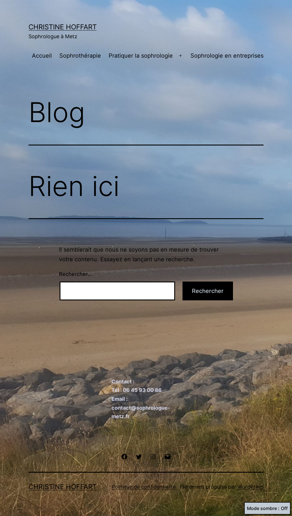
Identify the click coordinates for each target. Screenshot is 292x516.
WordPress (250, 487)
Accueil (42, 55)
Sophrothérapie (80, 55)
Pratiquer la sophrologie (141, 55)
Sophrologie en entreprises (226, 55)
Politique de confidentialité (144, 487)
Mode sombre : (263, 508)
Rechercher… (75, 274)
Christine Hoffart (63, 27)
